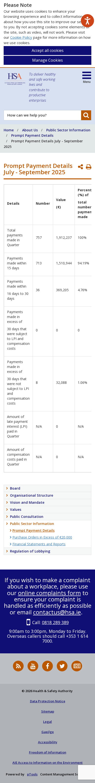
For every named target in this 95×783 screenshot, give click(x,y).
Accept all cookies (48, 50)
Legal (47, 721)
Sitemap (47, 711)
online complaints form (49, 593)
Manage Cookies (47, 60)
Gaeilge (47, 732)
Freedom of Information (47, 752)
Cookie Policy (21, 37)
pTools (32, 774)
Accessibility (47, 742)
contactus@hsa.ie (57, 612)
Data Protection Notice (47, 701)
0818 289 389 (55, 622)
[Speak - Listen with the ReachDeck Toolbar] (87, 20)
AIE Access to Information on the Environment (47, 762)
